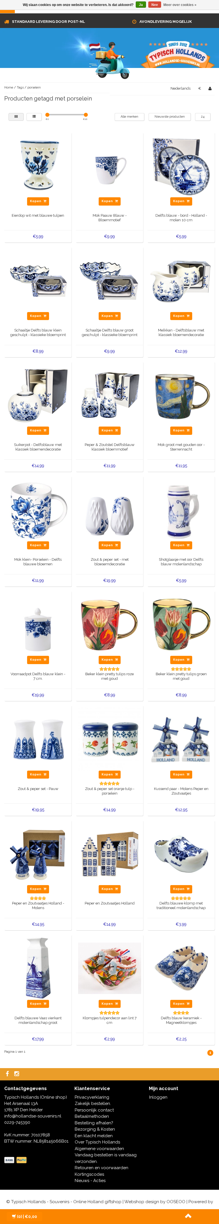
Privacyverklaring (92, 1097)
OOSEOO (176, 1201)
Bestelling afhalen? (94, 1122)
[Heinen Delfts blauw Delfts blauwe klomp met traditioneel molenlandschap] (181, 853)
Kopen (36, 201)
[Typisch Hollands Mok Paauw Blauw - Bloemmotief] (109, 165)
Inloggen (158, 1097)
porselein (34, 87)
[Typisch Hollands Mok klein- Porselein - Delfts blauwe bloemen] (38, 509)
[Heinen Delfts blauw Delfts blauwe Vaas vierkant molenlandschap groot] (38, 967)
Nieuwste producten (170, 116)
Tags (20, 87)
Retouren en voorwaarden (101, 1167)
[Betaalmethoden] (16, 1160)
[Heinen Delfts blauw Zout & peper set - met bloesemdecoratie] (109, 509)
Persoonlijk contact (94, 1110)
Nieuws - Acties (90, 1180)
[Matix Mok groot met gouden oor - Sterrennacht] (181, 394)
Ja (141, 5)
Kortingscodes (89, 1174)
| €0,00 (27, 1216)
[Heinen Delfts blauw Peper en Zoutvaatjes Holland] (109, 853)
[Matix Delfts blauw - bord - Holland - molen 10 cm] (181, 165)
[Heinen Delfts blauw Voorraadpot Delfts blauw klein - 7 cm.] (38, 624)
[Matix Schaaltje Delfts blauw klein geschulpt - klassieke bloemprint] (38, 280)
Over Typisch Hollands (97, 1142)
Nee (154, 5)
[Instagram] (17, 1074)
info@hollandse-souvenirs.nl (32, 1116)
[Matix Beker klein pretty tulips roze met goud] (109, 624)
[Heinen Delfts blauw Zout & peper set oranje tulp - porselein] (109, 738)
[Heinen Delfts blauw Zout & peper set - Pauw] (38, 738)
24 (202, 116)
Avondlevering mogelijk (165, 21)
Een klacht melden (94, 1135)
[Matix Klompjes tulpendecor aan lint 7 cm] (109, 967)
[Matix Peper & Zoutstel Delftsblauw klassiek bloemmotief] (109, 394)
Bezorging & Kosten (95, 1129)
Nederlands (180, 88)
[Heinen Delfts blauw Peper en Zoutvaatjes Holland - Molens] (38, 853)
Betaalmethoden (92, 1116)
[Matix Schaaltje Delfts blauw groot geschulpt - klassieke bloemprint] (109, 280)
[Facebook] (8, 1074)
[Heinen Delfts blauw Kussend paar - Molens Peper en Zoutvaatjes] (181, 738)
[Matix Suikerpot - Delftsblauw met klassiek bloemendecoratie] (38, 394)
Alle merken (129, 116)
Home (8, 87)
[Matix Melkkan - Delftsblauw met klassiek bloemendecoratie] (181, 280)
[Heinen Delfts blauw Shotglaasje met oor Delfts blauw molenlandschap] (181, 509)
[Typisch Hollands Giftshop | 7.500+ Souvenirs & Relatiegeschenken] (109, 59)
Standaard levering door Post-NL (48, 21)
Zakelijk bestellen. (93, 1103)
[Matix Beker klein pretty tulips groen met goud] (181, 624)
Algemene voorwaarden (99, 1148)
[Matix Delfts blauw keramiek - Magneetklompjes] (181, 967)
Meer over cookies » (179, 5)
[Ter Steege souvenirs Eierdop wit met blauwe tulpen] (38, 165)
